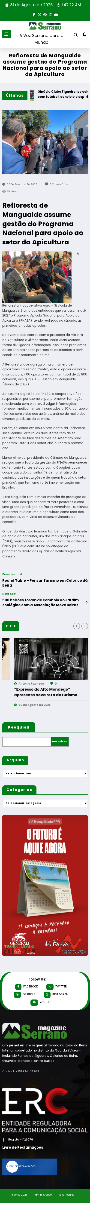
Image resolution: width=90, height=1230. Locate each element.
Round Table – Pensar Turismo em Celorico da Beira (45, 583)
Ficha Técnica (66, 1194)
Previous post (12, 574)
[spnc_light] (84, 35)
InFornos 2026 (18, 1194)
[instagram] (50, 14)
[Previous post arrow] (87, 580)
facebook (30, 986)
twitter (61, 986)
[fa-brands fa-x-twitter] (39, 14)
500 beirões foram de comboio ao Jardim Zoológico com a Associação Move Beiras (40, 602)
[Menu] (6, 34)
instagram (60, 994)
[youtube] (56, 14)
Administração (43, 1194)
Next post (9, 594)
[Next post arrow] (87, 602)
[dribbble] (45, 14)
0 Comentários (59, 184)
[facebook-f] (34, 14)
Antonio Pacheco (76, 684)
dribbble (29, 994)
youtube (46, 1002)
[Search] (75, 35)
